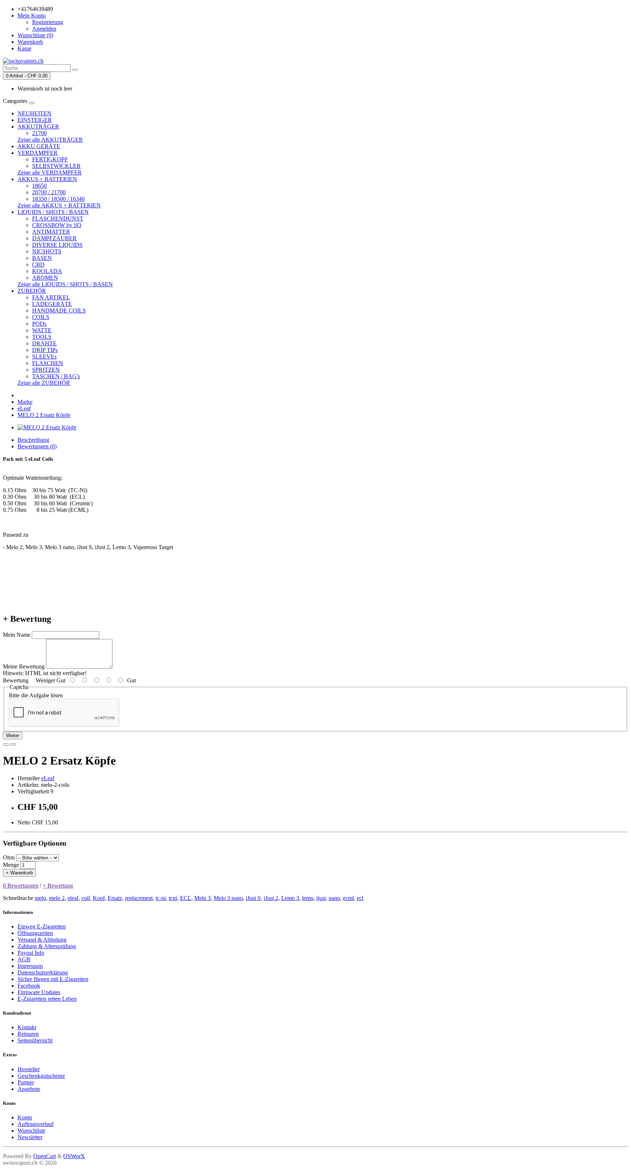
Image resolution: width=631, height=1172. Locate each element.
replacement (139, 898)
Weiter (12, 735)
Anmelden (44, 29)
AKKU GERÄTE (39, 146)
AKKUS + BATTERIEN (47, 179)
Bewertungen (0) (37, 446)
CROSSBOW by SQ (56, 225)
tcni (173, 898)
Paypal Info (31, 953)
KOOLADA (47, 271)
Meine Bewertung (24, 666)
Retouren (28, 1034)
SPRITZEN (46, 370)
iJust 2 (271, 898)
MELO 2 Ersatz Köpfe (44, 415)
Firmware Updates (39, 992)
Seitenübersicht (35, 1040)
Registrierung (47, 22)
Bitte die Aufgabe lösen (36, 695)
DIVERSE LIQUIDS (57, 245)
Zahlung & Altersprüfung (47, 946)
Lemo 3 (290, 898)
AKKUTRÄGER (38, 126)
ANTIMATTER (51, 232)
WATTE (41, 330)
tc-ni (161, 898)
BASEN (42, 258)
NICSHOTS (46, 251)
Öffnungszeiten (35, 933)
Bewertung (15, 680)
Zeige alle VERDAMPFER (50, 172)
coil (85, 898)
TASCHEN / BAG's (56, 376)
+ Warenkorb (19, 873)
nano (334, 898)
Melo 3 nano (228, 898)
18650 (39, 186)
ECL (185, 898)
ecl (360, 898)
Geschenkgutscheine (41, 1076)
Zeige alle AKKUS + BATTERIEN (59, 205)
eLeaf (24, 408)
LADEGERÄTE (52, 304)
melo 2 (57, 898)
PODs (39, 324)
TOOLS (41, 337)
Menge (11, 865)
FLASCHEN (47, 363)
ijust (321, 898)
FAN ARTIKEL (51, 297)
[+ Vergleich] (13, 744)
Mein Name (16, 635)
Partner (26, 1082)
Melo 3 (202, 898)
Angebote (29, 1089)
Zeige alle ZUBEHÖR (44, 383)
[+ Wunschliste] (6, 744)
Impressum (30, 966)
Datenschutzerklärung (43, 972)
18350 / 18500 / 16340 (58, 199)
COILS (40, 317)
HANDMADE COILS (59, 310)
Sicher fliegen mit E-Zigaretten (53, 979)
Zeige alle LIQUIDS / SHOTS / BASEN (65, 284)
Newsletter (30, 1137)
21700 (39, 133)
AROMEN (45, 278)
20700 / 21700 (49, 192)
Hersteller (29, 1069)
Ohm (9, 857)
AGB (24, 959)
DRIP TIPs (45, 350)
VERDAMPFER (38, 153)
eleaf (73, 898)
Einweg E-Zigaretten (42, 926)
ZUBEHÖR (32, 291)
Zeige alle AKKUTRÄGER (50, 140)
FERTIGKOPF (50, 159)
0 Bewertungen (20, 885)
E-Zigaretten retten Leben (47, 999)
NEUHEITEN (34, 113)
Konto (25, 1117)
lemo (307, 898)
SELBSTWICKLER (56, 166)
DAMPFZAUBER (54, 238)
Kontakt (27, 1027)
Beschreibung (33, 440)
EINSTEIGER (35, 120)
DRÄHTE (44, 343)
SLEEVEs (44, 356)
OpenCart (44, 1156)
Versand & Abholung (42, 940)
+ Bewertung (58, 885)
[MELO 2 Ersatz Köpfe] (47, 427)
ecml (348, 898)
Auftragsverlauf (36, 1124)
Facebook (29, 986)
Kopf (99, 898)
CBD (38, 264)
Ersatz (115, 898)
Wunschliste (31, 1130)
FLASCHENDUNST (57, 218)
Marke (25, 402)
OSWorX (74, 1156)
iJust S (253, 898)
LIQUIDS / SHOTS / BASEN (53, 212)
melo (40, 898)
